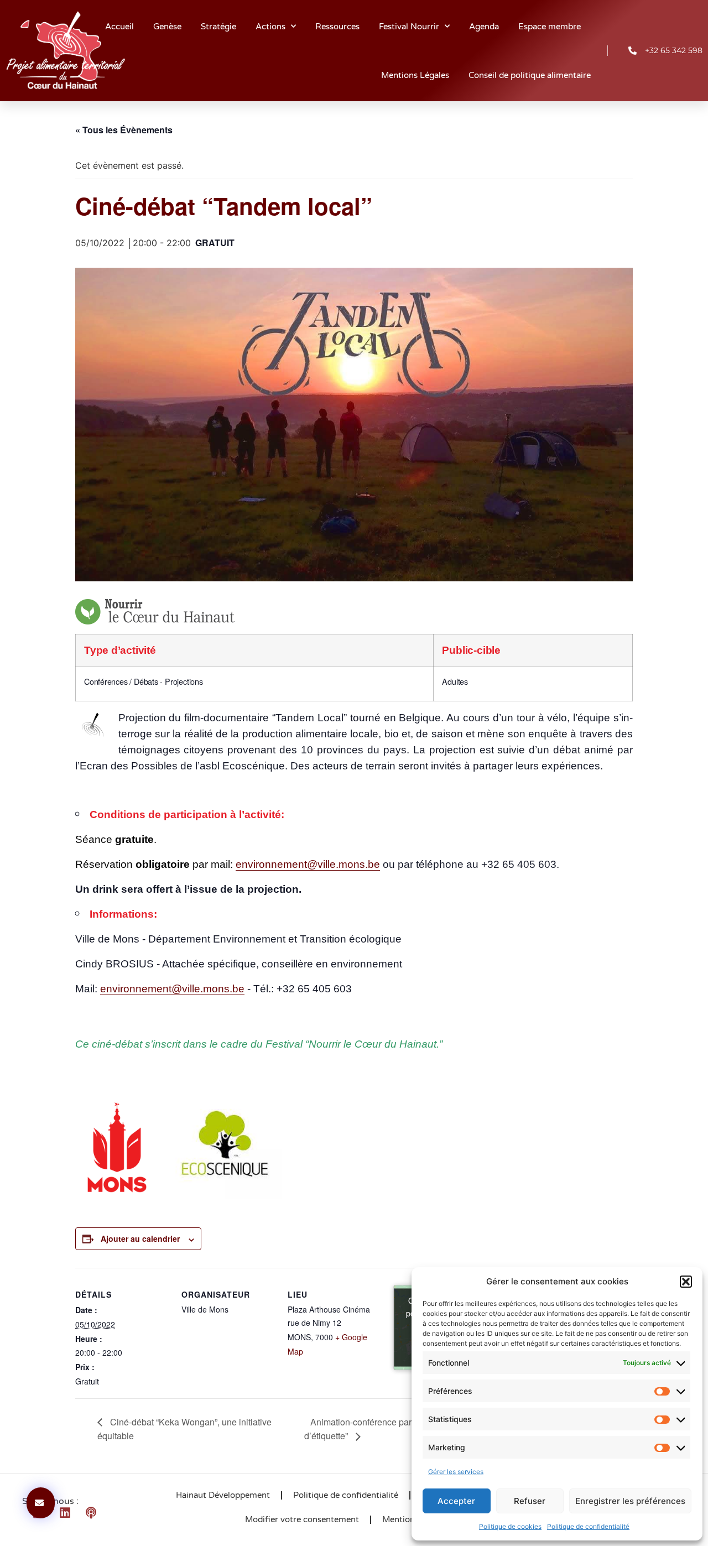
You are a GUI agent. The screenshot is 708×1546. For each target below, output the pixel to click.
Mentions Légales (415, 75)
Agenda (484, 27)
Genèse (167, 27)
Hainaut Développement (223, 1495)
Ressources (337, 27)
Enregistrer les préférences (630, 1501)
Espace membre (549, 27)
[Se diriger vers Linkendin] (69, 1513)
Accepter (456, 1501)
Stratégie (218, 27)
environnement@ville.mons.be (308, 864)
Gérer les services (455, 1471)
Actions (270, 27)
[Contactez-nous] (41, 1502)
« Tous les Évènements (124, 129)
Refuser (529, 1501)
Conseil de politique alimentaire (529, 75)
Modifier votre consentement (302, 1519)
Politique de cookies (510, 1526)
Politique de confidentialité (588, 1526)
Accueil (119, 27)
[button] (685, 1281)
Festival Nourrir (409, 27)
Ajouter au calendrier (140, 1238)
